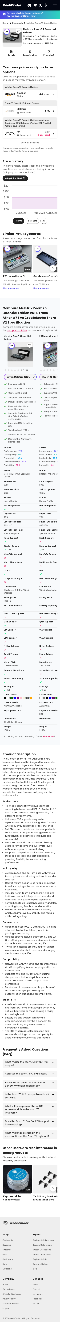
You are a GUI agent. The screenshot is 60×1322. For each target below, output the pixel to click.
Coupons (7, 1268)
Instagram (38, 1294)
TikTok (36, 1303)
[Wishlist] (35, 5)
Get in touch (9, 1289)
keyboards (17, 23)
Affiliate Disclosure (12, 1294)
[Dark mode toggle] (41, 5)
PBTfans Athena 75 (14, 276)
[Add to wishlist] (18, 31)
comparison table (17, 330)
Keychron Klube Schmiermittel (12, 1198)
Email (35, 1284)
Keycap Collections (42, 1245)
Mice (5, 1254)
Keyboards (8, 1240)
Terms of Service (11, 1303)
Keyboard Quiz (40, 1259)
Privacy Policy (9, 1298)
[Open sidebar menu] (54, 5)
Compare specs (11, 288)
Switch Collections (42, 1249)
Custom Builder (40, 1264)
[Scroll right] (53, 268)
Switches (7, 1249)
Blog (35, 1268)
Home (5, 23)
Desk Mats (8, 1259)
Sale (5, 1264)
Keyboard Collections (43, 1240)
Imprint (6, 1308)
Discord (36, 1289)
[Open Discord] (29, 5)
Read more (52, 39)
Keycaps (7, 1245)
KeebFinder (12, 5)
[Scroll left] (7, 268)
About (6, 1284)
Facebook (37, 1298)
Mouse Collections (42, 1254)
